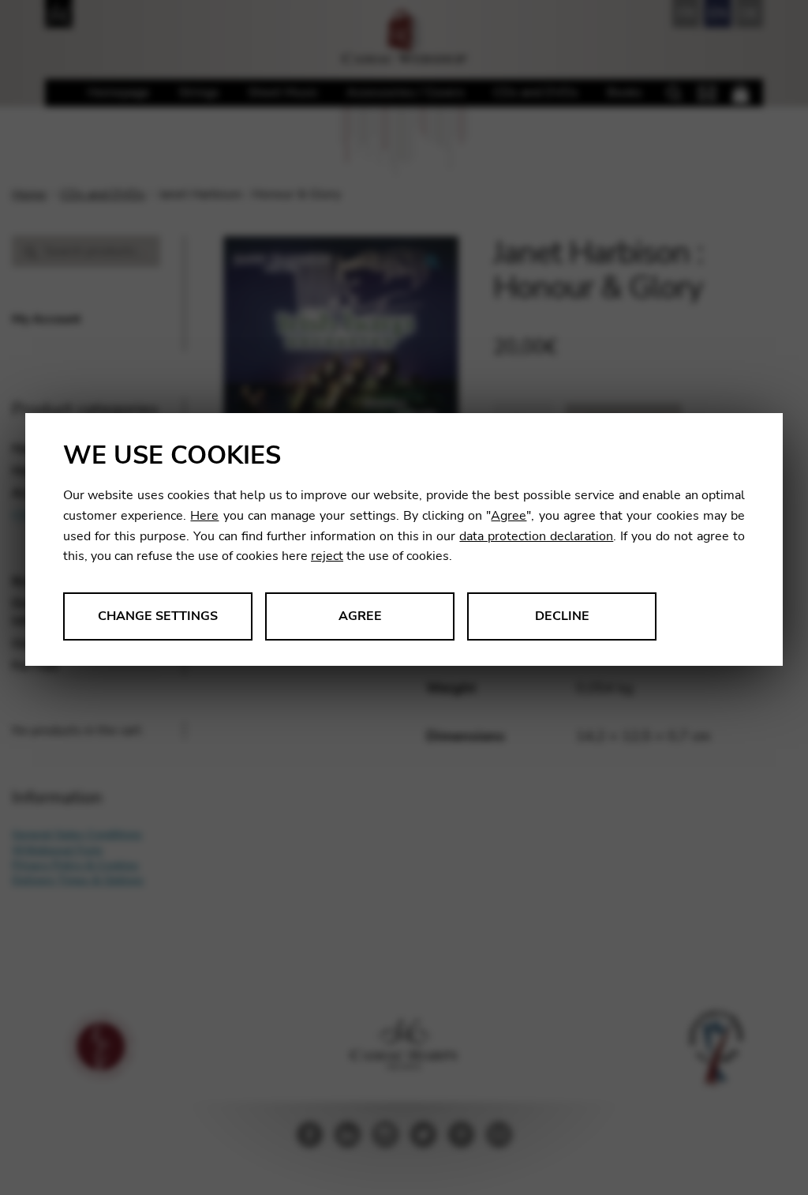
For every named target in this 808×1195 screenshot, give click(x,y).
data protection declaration (536, 536)
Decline (562, 616)
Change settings (158, 616)
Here (204, 515)
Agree (508, 515)
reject (327, 556)
